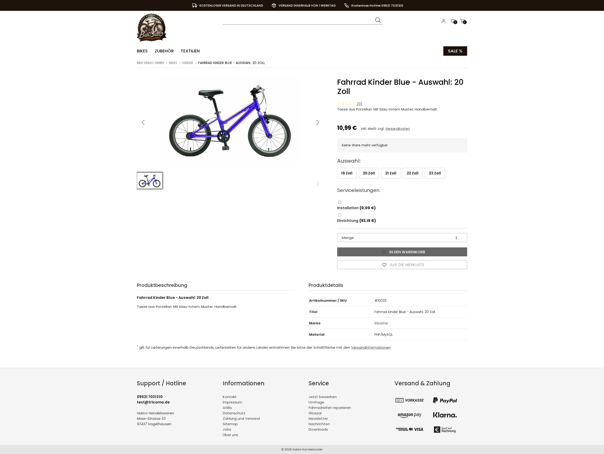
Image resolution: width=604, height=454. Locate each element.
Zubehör (164, 51)
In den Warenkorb (406, 252)
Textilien (190, 51)
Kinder (187, 62)
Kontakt (230, 396)
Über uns (230, 434)
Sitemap (230, 423)
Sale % (455, 51)
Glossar (315, 413)
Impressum (232, 402)
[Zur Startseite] (153, 42)
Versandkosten (397, 128)
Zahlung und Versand (241, 418)
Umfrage (316, 402)
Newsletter (318, 418)
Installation (356, 207)
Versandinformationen (371, 347)
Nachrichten (319, 423)
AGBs (227, 407)
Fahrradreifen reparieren (330, 407)
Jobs (227, 429)
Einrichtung (356, 220)
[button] (318, 122)
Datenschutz (234, 413)
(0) (359, 103)
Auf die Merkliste (406, 264)
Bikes (142, 51)
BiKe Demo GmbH (150, 62)
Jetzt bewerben (323, 396)
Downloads (318, 429)
